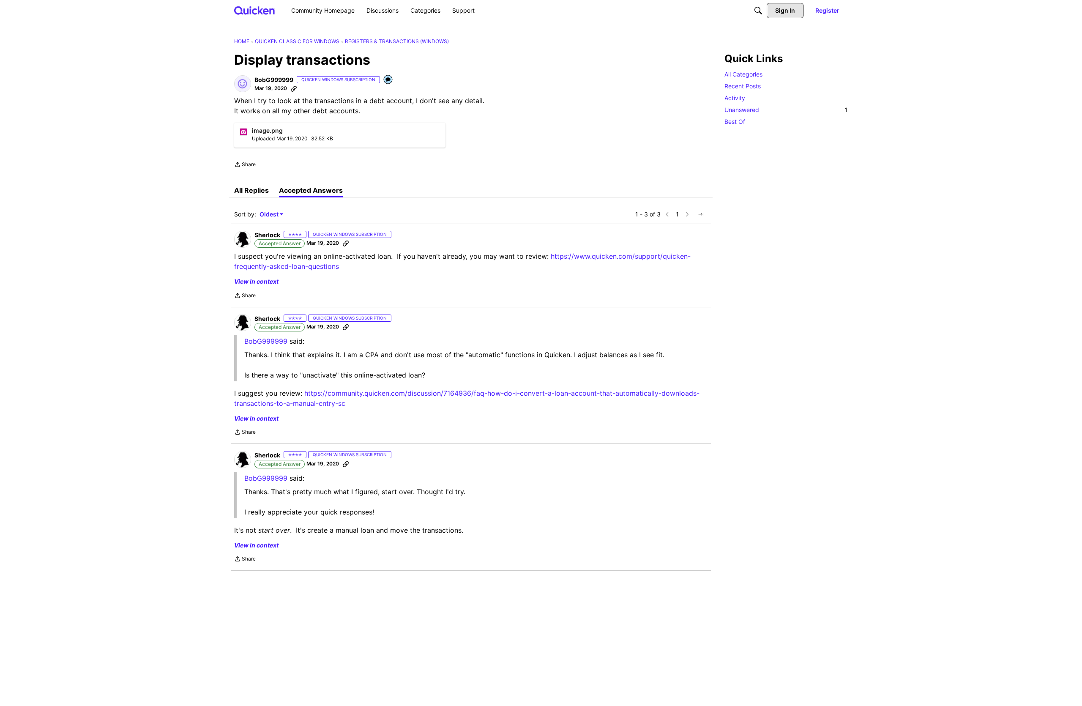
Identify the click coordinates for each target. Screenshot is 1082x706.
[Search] (758, 10)
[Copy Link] (294, 88)
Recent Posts (742, 86)
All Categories (743, 74)
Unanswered (786, 109)
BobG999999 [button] (273, 79)
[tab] (251, 190)
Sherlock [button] (267, 234)
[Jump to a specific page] (701, 214)
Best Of (734, 121)
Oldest (270, 215)
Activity (734, 97)
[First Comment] (388, 80)
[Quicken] (254, 10)
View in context (256, 281)
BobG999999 (265, 478)
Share (245, 165)
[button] (242, 83)
